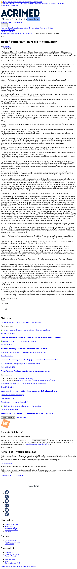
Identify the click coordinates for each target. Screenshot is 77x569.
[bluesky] (7, 511)
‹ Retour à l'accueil (7, 31)
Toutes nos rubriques (11, 524)
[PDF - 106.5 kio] (8, 313)
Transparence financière (12, 542)
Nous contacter (9, 544)
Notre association (6, 28)
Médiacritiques (9, 526)
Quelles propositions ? (8, 322)
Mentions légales (10, 559)
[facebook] (7, 494)
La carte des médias (11, 528)
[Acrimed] (20, 20)
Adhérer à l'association (16, 475)
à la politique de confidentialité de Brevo (37, 444)
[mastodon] (7, 516)
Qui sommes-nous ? (7, 463)
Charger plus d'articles (8, 417)
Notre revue (44, 28)
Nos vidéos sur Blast (11, 530)
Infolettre (12, 30)
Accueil (3, 33)
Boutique (51, 28)
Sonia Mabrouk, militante (25, 378)
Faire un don (5, 22)
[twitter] (7, 498)
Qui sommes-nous (10, 540)
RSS (6, 561)
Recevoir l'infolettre (15, 22)
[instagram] (7, 507)
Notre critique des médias (20, 28)
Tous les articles (21, 417)
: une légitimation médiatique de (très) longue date (38, 380)
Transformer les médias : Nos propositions (20, 33)
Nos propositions (34, 28)
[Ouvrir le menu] (4, 25)
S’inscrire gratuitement (39, 440)
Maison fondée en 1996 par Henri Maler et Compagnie (18, 566)
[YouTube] (7, 502)
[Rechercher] (2, 8)
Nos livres (8, 532)
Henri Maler (7, 47)
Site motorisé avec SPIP (12, 563)
